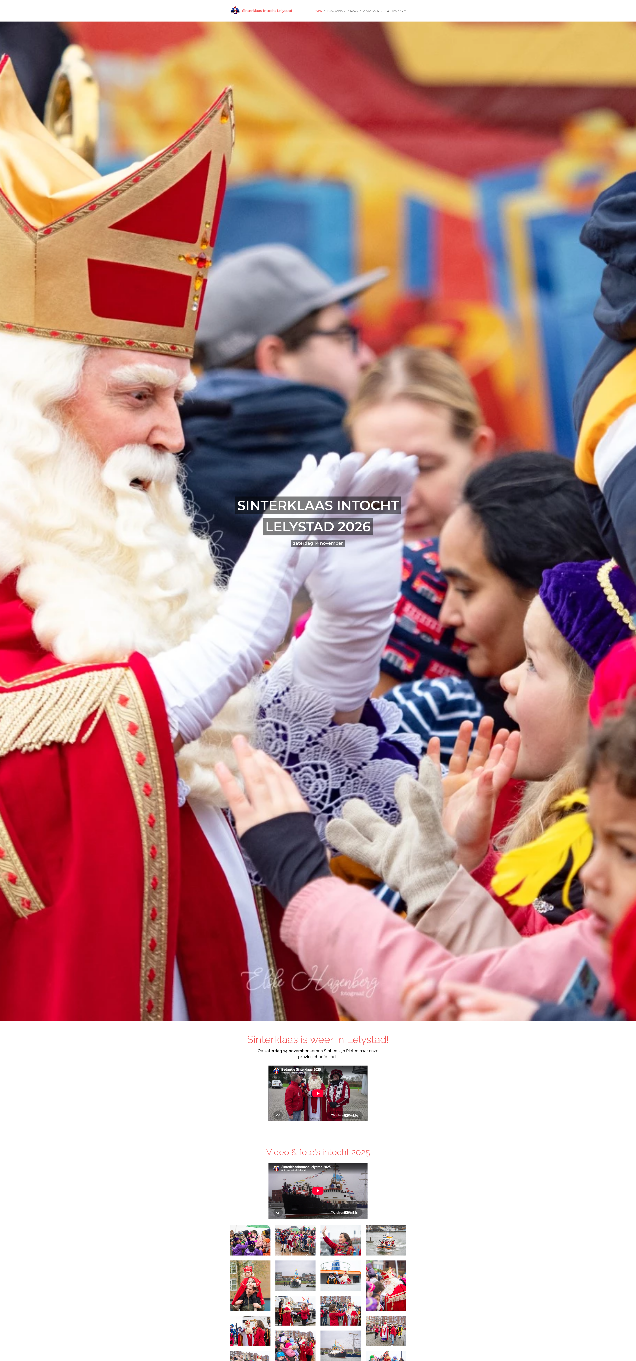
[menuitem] (319, 11)
